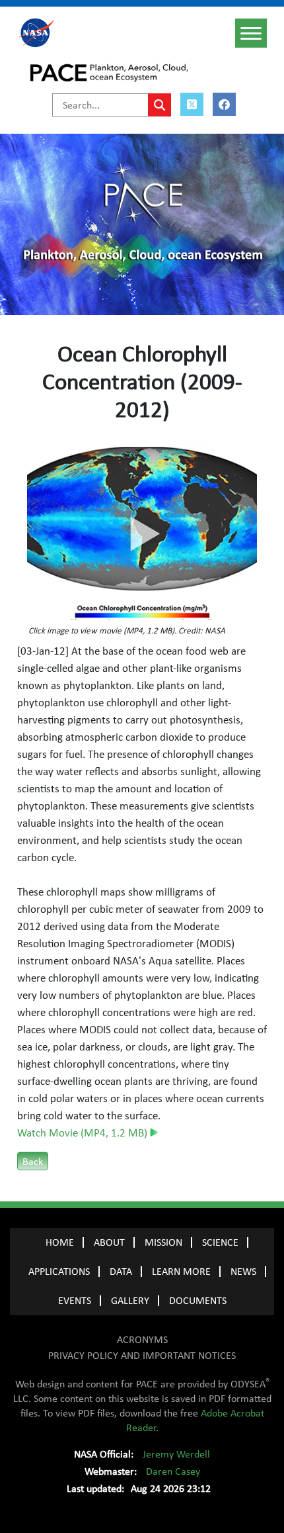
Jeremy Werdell (176, 1454)
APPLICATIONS (59, 1271)
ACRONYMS (142, 1339)
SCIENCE (220, 1242)
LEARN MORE (181, 1271)
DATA (121, 1271)
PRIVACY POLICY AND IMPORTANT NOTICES (142, 1355)
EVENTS (74, 1300)
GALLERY (130, 1300)
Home (60, 1242)
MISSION (163, 1242)
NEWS (243, 1271)
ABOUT (109, 1242)
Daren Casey (173, 1471)
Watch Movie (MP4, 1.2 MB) (83, 1133)
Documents (198, 1300)
